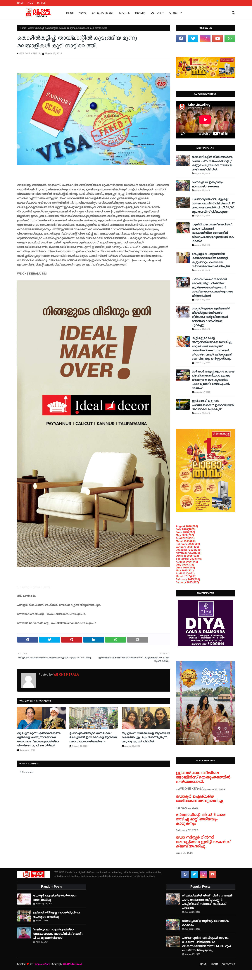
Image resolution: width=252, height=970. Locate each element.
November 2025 (188, 552)
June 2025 (185, 567)
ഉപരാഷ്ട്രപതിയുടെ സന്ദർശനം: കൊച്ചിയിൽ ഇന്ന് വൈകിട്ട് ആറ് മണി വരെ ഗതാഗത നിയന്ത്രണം (93, 737)
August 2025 (187, 561)
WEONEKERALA (72, 964)
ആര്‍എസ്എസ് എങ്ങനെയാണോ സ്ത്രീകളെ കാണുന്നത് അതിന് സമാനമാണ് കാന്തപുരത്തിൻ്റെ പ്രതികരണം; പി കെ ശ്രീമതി (39, 739)
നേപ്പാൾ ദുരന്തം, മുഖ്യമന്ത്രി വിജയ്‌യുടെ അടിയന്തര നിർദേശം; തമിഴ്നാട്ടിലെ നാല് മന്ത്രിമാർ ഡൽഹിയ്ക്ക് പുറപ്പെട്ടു (211, 317)
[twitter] (193, 38)
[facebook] (181, 38)
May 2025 (185, 570)
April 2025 (185, 573)
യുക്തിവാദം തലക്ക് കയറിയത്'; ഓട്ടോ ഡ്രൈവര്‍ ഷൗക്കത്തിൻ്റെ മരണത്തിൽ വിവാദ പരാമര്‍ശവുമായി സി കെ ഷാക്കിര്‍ (213, 232)
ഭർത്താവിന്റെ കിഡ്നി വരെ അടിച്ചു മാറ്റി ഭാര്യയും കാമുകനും (200, 818)
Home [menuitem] (69, 12)
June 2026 (185, 532)
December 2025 (188, 549)
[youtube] (217, 38)
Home (23, 28)
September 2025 (189, 558)
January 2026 (187, 546)
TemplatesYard (41, 964)
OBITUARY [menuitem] (157, 12)
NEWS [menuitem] (82, 12)
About (30, 3)
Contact (41, 3)
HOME (20, 3)
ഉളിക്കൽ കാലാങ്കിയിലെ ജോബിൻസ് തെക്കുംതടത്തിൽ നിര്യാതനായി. (203, 777)
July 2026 (186, 529)
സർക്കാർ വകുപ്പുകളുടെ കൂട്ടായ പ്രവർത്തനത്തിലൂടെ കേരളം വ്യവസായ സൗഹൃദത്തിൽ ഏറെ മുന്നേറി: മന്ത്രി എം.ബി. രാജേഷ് (213, 380)
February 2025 (188, 579)
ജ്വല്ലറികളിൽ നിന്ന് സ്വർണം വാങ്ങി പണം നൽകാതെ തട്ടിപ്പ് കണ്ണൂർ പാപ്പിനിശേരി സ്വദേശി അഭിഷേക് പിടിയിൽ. (212, 163)
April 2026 (185, 538)
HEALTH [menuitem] (140, 12)
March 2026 (186, 540)
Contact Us (228, 964)
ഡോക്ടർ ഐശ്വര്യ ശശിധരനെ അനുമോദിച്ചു (199, 798)
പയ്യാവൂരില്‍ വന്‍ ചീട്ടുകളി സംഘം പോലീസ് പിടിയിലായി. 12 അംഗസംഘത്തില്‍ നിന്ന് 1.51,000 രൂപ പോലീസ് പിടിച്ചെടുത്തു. (213, 205)
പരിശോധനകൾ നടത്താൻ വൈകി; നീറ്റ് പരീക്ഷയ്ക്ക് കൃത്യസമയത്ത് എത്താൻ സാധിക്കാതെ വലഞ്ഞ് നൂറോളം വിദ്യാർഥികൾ (212, 287)
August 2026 (187, 526)
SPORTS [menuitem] (124, 12)
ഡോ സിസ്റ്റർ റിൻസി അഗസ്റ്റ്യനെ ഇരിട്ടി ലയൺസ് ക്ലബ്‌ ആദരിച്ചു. (203, 841)
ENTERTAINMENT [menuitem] (103, 12)
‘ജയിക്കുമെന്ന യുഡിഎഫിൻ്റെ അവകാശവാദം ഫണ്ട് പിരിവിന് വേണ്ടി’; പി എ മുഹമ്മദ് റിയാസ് (58, 933)
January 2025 (187, 582)
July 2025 (185, 564)
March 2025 (186, 576)
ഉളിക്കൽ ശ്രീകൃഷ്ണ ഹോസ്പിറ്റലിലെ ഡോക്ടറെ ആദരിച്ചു (56, 914)
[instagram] (205, 38)
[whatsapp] (230, 38)
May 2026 (185, 535)
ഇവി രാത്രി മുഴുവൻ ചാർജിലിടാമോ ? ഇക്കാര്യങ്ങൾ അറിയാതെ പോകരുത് (213, 405)
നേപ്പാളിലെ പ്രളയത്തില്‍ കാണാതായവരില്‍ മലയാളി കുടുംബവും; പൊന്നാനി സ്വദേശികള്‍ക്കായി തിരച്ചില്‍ (211, 260)
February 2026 (188, 543)
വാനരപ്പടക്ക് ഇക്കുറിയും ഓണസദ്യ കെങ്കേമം (207, 184)
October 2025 (187, 555)
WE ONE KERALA (30, 53)
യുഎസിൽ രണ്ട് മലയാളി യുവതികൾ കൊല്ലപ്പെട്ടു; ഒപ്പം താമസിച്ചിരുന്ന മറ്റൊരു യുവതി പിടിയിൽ (146, 737)
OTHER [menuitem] (173, 12)
